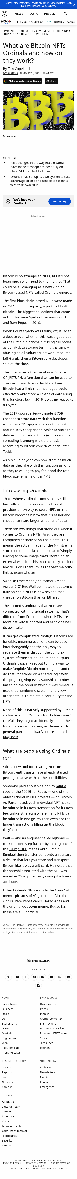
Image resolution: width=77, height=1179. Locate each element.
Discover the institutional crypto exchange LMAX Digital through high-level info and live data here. (38, 4)
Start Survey (60, 201)
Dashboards (48, 1004)
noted (22, 802)
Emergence (47, 1086)
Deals (5, 1013)
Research (7, 1067)
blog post (10, 737)
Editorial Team (11, 1106)
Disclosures (9, 1135)
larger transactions (18, 824)
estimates (44, 586)
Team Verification (13, 1125)
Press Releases (11, 1052)
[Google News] (68, 977)
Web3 (5, 1042)
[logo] (4, 14)
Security (7, 1140)
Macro (6, 1028)
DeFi (5, 1018)
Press (5, 1121)
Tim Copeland (19, 68)
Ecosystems (9, 1023)
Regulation (9, 1037)
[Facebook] (34, 977)
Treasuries (46, 1042)
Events (44, 1077)
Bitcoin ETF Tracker (52, 1028)
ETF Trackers (48, 1023)
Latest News (9, 1004)
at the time (19, 364)
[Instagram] (25, 977)
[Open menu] (73, 14)
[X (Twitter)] (8, 977)
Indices (44, 1013)
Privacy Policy (12, 1163)
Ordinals (30, 498)
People (44, 1081)
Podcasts (45, 1067)
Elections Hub (10, 1047)
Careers (7, 1111)
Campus (7, 1086)
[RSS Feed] (38, 985)
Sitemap (7, 1145)
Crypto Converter (51, 1018)
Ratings (45, 1047)
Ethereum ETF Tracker (54, 1033)
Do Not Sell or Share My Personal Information (38, 1169)
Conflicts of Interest (14, 1130)
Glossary (7, 1081)
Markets (7, 1033)
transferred (34, 854)
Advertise (8, 1116)
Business (7, 1008)
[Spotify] (60, 977)
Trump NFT (18, 849)
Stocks (44, 1037)
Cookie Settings (60, 1163)
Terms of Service (36, 1163)
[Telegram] (42, 977)
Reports (7, 1072)
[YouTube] (51, 977)
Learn (5, 1077)
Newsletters (47, 1072)
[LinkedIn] (17, 977)
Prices (44, 1008)
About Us (8, 1101)
